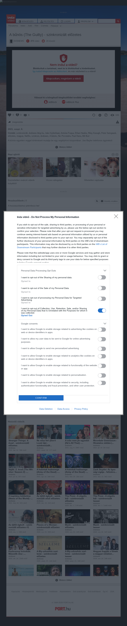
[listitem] (63, 270)
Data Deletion (46, 409)
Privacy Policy (81, 409)
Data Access (63, 409)
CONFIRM (41, 398)
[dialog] (63, 313)
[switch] (102, 277)
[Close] (117, 217)
